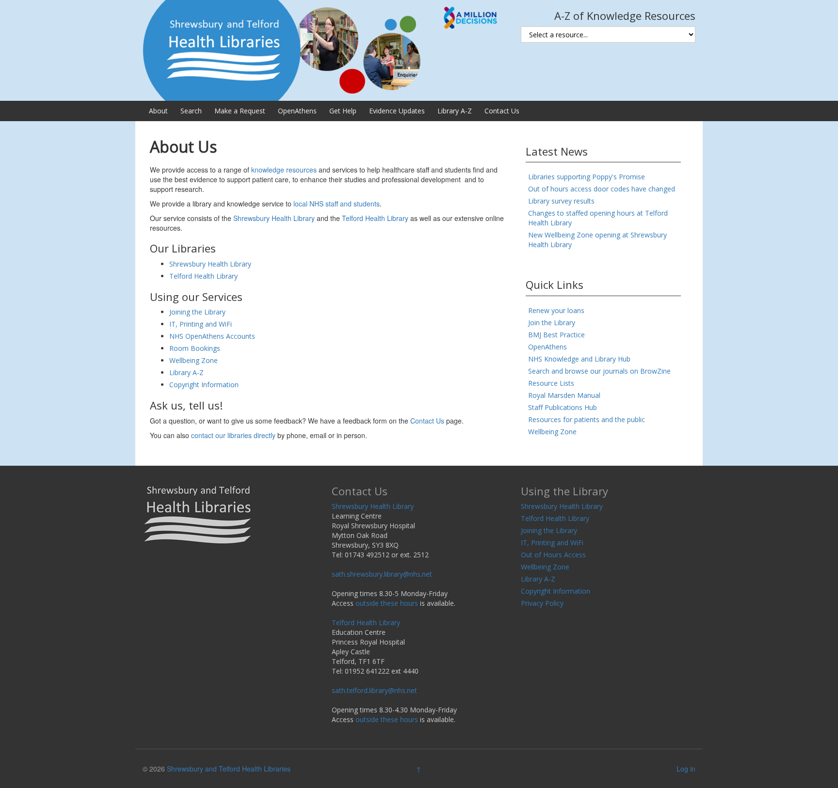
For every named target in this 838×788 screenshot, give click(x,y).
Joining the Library (197, 311)
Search (191, 110)
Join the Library (551, 322)
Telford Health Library (375, 218)
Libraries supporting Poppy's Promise (586, 176)
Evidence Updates (397, 110)
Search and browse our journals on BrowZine (599, 371)
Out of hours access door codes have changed (601, 188)
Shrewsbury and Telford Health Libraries (228, 768)
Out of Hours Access (553, 554)
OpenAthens (297, 110)
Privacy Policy (542, 603)
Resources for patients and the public (586, 419)
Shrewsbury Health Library (274, 218)
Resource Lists (551, 383)
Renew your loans (556, 310)
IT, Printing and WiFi (200, 324)
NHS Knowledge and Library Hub (579, 358)
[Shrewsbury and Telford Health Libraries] (324, 49)
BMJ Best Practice (556, 334)
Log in (686, 768)
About (158, 110)
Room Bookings (194, 348)
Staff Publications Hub (562, 407)
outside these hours (386, 603)
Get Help (342, 110)
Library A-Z (454, 110)
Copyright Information (204, 384)
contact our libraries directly (233, 435)
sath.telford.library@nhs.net (374, 690)
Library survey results (561, 200)
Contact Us (501, 110)
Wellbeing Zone (193, 360)
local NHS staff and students (336, 203)
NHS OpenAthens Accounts (212, 336)
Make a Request (239, 110)
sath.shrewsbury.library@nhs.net (382, 574)
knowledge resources (284, 169)
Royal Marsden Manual (564, 395)
